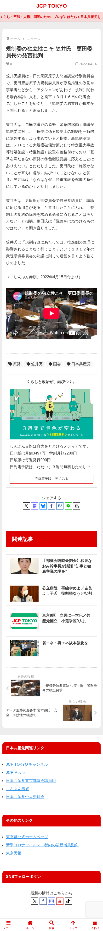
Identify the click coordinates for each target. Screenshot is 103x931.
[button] (76, 506)
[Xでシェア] (26, 506)
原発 (17, 364)
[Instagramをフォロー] (51, 901)
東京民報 (13, 853)
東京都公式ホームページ (27, 837)
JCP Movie (15, 772)
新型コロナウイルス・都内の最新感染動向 (42, 845)
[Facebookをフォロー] (43, 901)
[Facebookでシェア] (51, 506)
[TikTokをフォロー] (68, 901)
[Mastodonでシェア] (34, 506)
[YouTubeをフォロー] (59, 901)
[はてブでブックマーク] (59, 506)
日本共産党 (81, 364)
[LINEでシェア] (68, 506)
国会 (57, 364)
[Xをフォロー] (34, 901)
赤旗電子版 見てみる (51, 479)
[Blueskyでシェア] (43, 506)
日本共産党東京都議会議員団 (31, 781)
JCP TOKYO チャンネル (27, 764)
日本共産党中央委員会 (25, 797)
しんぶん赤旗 (17, 789)
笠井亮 (37, 364)
